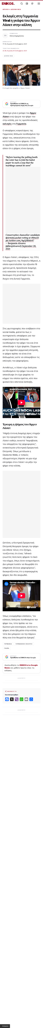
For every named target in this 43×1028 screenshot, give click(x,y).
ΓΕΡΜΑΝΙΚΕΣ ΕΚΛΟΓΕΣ (24, 644)
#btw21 (35, 237)
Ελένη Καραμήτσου (17, 36)
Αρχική (6, 9)
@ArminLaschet (13, 237)
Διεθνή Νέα (16, 9)
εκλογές (7, 124)
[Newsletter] (26, 3)
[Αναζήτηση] (21, 3)
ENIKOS (8, 4)
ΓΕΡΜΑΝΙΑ (8, 644)
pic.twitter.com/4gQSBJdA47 (20, 240)
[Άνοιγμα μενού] (38, 3)
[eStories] (32, 3)
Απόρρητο (5, 1026)
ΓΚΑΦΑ (6, 648)
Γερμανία (21, 124)
